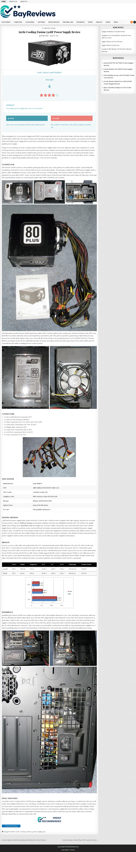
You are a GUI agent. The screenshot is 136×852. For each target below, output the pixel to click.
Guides (108, 22)
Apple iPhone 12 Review (110, 45)
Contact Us (13, 1)
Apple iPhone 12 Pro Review (112, 41)
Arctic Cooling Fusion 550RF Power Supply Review (49, 32)
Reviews (53, 28)
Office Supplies (53, 22)
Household (80, 22)
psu (44, 832)
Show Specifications (12, 826)
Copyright (65, 850)
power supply (37, 832)
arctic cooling (20, 832)
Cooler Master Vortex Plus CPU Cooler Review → (80, 840)
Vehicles (99, 22)
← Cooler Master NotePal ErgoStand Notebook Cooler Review (23, 840)
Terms (72, 850)
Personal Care (68, 22)
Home (4, 1)
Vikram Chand (45, 36)
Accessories (30, 22)
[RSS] (131, 22)
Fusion (29, 832)
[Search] (134, 22)
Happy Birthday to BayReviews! (113, 31)
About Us (23, 1)
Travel (90, 22)
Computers (18, 22)
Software (41, 22)
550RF (12, 832)
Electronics (6, 22)
